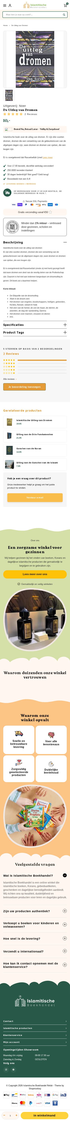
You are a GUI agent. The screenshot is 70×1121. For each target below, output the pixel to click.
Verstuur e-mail (35, 497)
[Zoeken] (64, 14)
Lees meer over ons (35, 574)
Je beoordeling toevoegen (24, 386)
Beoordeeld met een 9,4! (18, 179)
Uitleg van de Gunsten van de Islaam (37, 462)
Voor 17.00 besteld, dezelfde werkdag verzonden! (30, 166)
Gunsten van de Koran (28, 448)
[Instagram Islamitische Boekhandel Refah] (6, 1070)
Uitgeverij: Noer (14, 105)
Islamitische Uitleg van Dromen (34, 420)
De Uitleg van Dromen (19, 25)
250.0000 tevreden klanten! (20, 170)
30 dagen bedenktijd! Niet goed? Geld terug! (28, 174)
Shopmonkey (35, 1088)
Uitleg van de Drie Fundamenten (34, 434)
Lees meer (48, 157)
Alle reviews (9, 379)
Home (5, 25)
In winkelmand (45, 1115)
